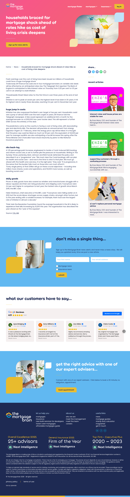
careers (69, 424)
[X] (93, 71)
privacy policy (11, 481)
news (98, 417)
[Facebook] (89, 71)
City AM (15, 213)
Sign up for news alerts (18, 45)
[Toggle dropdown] (96, 6)
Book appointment (66, 390)
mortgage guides (103, 419)
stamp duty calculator (105, 421)
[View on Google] (10, 325)
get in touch (101, 426)
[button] (6, 331)
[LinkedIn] (97, 71)
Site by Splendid (11, 485)
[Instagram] (105, 430)
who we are (70, 417)
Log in (119, 6)
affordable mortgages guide (48, 426)
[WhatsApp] (101, 71)
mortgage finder (75, 6)
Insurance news (65, 269)
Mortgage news (65, 266)
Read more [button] (12, 338)
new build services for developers (50, 421)
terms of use (29, 481)
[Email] (104, 71)
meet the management (76, 419)
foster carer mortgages (46, 424)
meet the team (72, 421)
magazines (100, 424)
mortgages (90, 6)
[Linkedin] (97, 430)
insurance (105, 6)
